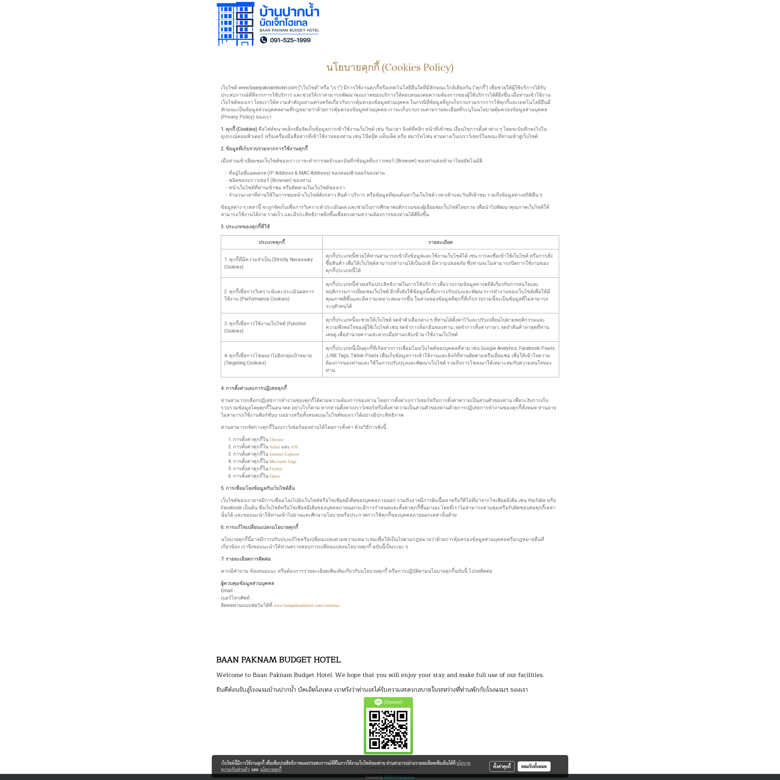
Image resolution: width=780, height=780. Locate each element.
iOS (294, 447)
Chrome (276, 439)
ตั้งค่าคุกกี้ (502, 766)
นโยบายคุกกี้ (271, 769)
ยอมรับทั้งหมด (534, 766)
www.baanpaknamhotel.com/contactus (306, 605)
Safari (275, 447)
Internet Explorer (285, 454)
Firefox (276, 469)
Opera (275, 476)
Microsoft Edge (283, 461)
